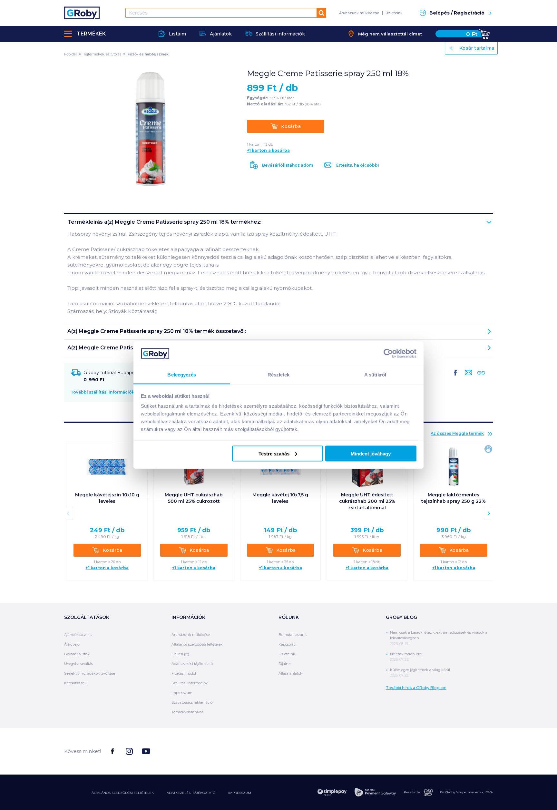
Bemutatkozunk (292, 634)
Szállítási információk (189, 683)
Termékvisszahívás (187, 712)
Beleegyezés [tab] (181, 374)
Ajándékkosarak (78, 634)
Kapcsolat (286, 644)
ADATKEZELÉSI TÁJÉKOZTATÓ (191, 793)
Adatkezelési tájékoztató (192, 663)
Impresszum (181, 692)
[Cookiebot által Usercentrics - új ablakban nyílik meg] (388, 353)
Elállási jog (180, 654)
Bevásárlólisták (77, 654)
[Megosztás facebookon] (455, 378)
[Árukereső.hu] (469, 751)
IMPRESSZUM (239, 793)
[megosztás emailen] (467, 378)
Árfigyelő (72, 644)
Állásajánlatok (290, 673)
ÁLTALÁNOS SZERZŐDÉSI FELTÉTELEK (123, 793)
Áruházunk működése (359, 13)
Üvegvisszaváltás (78, 663)
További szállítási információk (102, 392)
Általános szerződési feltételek (197, 644)
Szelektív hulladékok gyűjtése (89, 673)
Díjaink (284, 663)
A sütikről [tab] (375, 374)
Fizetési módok (184, 673)
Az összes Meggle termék (457, 433)
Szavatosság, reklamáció (191, 702)
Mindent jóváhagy (371, 453)
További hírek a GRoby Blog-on (416, 687)
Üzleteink (394, 13)
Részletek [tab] (279, 374)
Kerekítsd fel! (75, 683)
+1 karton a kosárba (268, 150)
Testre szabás (274, 453)
